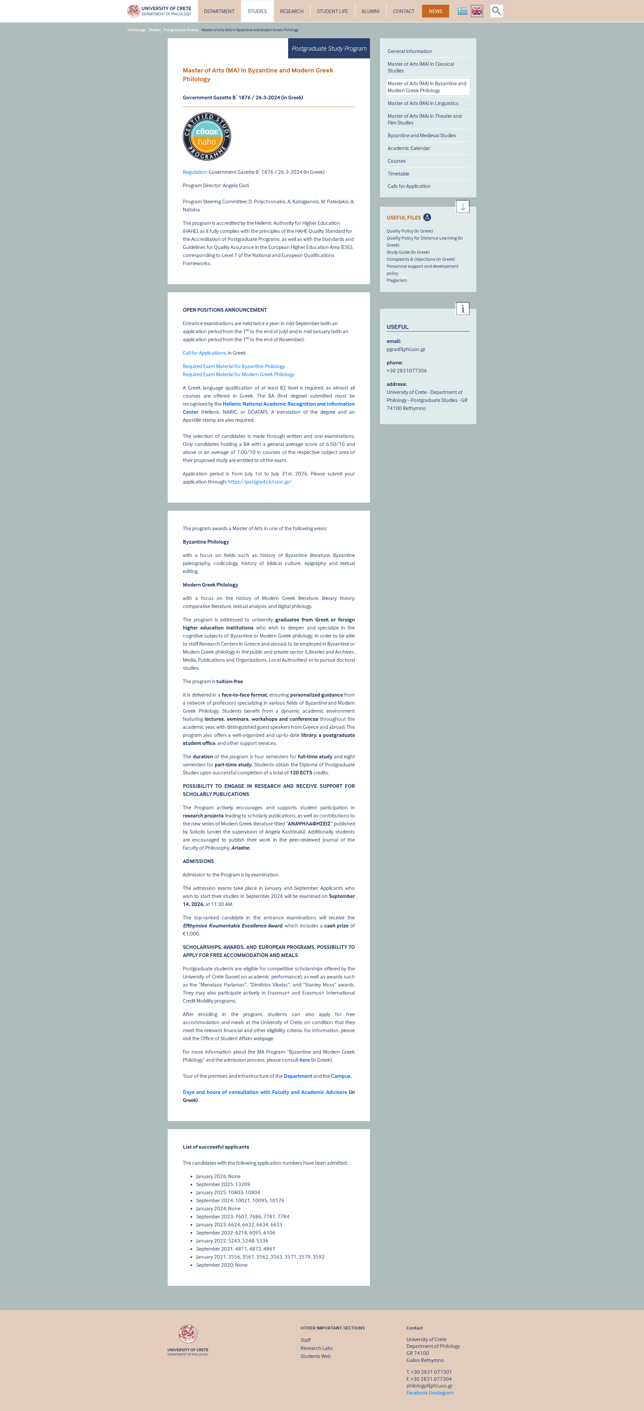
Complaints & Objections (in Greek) (421, 259)
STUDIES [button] (257, 11)
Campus (341, 1075)
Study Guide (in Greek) (408, 252)
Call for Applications (204, 352)
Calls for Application (409, 186)
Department (298, 1075)
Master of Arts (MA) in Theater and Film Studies (425, 119)
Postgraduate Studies (181, 29)
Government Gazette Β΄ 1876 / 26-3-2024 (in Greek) (243, 97)
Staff (306, 1340)
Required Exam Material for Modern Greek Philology (238, 374)
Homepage (136, 29)
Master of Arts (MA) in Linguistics (423, 103)
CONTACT (404, 11)
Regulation (195, 171)
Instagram (442, 1392)
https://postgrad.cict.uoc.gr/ (260, 481)
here (305, 1059)
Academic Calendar (409, 148)
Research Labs (317, 1348)
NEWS (435, 11)
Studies (155, 29)
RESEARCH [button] (292, 11)
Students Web (316, 1356)
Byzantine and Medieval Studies (422, 135)
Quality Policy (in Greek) (410, 231)
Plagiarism (397, 280)
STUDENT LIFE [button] (332, 11)
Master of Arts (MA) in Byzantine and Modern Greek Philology (427, 87)
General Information (410, 51)
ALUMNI (371, 11)
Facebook (417, 1392)
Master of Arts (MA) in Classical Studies (421, 67)
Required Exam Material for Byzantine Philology (234, 366)
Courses (397, 160)
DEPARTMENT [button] (219, 11)
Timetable (398, 173)
